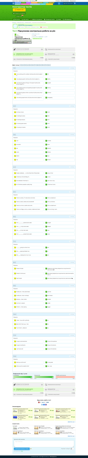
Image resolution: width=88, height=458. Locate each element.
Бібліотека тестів (20, 22)
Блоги (17, 0)
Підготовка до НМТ (33, 0)
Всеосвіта (14, 22)
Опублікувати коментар (21, 448)
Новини (13, 0)
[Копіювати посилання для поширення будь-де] (42, 404)
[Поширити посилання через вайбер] (46, 404)
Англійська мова (28, 22)
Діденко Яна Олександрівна (25, 25)
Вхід (66, 3)
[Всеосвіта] (13, 3)
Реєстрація (70, 3)
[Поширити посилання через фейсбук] (44, 404)
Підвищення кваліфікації (24, 0)
